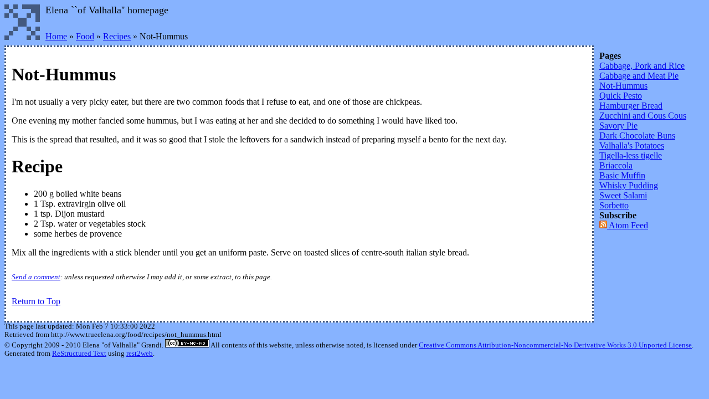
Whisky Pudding (628, 185)
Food (85, 36)
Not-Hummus (623, 85)
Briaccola (616, 165)
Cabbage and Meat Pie (639, 75)
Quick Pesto (620, 95)
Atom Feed (627, 225)
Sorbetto (614, 205)
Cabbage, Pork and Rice (642, 65)
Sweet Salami (623, 195)
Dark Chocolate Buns (637, 135)
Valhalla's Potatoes (631, 145)
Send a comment (36, 277)
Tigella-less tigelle (630, 155)
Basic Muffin (622, 175)
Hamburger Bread (630, 105)
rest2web (139, 353)
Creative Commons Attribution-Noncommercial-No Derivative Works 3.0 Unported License (555, 345)
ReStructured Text (79, 353)
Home (56, 36)
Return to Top (36, 301)
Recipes (117, 36)
